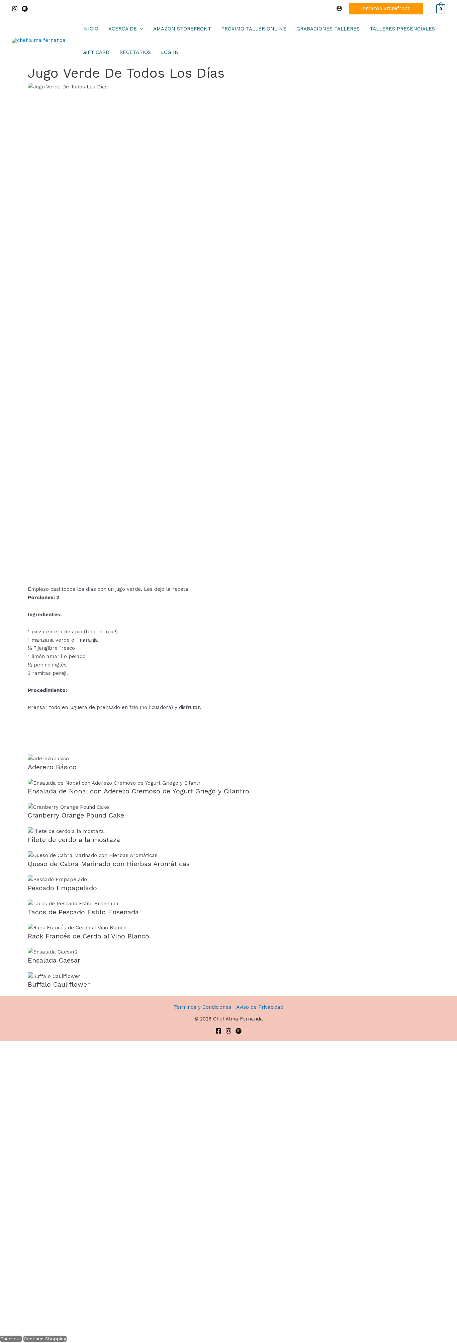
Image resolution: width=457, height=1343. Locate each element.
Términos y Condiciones (202, 1007)
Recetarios (135, 52)
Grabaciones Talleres (328, 29)
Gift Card (95, 52)
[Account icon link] (339, 8)
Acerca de (122, 29)
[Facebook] (218, 1031)
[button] (386, 8)
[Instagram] (15, 9)
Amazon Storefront (182, 29)
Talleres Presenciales (402, 29)
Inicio (90, 29)
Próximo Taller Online (253, 29)
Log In (170, 52)
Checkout (10, 1338)
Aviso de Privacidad (259, 1007)
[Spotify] (25, 9)
